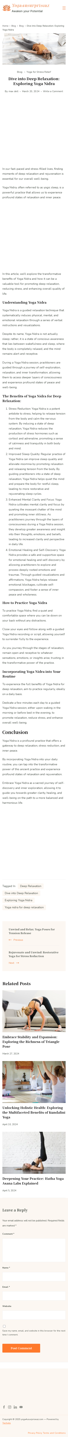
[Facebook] (4, 1407)
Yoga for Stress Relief (39, 72)
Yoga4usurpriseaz (30, 5)
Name (6, 1267)
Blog (20, 72)
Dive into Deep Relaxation (21, 893)
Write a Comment (53, 92)
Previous (18, 940)
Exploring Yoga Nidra (18, 900)
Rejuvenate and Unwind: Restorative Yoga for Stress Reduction (34, 954)
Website (6, 1306)
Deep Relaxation (30, 886)
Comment (8, 1233)
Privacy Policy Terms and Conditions (47, 1433)
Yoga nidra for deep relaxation (24, 907)
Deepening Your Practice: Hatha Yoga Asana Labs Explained (33, 1180)
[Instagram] (9, 1407)
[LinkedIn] (15, 1407)
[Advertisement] (34, 132)
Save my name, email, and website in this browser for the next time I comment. (33, 1332)
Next (11, 963)
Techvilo (6, 1423)
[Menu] (64, 8)
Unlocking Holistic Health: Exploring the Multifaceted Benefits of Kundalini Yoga (33, 1112)
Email (6, 1286)
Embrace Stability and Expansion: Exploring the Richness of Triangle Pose (30, 1042)
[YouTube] (21, 1407)
